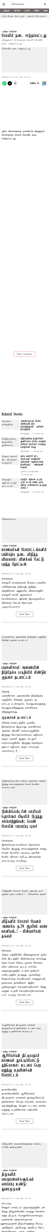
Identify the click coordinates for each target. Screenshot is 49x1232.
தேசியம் (17, 11)
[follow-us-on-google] (44, 83)
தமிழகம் (7, 11)
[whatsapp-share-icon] (4, 85)
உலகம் (27, 11)
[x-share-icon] (10, 85)
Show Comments (24, 354)
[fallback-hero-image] (10, 425)
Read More (24, 614)
